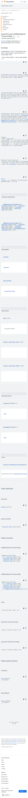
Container (5, 403)
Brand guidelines (4, 781)
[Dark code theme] (24, 62)
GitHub (2, 764)
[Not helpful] (11, 13)
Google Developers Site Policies (10, 743)
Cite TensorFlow (4, 783)
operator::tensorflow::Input (11, 342)
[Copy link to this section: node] (5, 602)
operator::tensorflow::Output (11, 365)
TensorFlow (3, 10)
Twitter (2, 766)
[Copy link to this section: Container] (8, 670)
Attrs (16, 160)
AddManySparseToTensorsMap (8, 120)
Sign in (24, 1)
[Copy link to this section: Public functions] (14, 538)
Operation (13, 164)
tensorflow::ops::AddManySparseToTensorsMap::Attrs (15, 464)
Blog (2, 760)
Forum (2, 762)
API (8, 10)
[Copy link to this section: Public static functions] (18, 661)
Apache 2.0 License (17, 741)
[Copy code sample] (26, 62)
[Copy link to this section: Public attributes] (14, 489)
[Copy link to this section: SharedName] (10, 693)
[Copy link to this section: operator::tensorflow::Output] (21, 642)
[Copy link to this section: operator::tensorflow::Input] (19, 622)
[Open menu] (2, 1)
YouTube (3, 768)
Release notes (4, 776)
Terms (2, 788)
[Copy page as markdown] (18, 36)
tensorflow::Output (10, 291)
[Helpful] (9, 13)
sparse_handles (7, 280)
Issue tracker (4, 774)
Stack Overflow (4, 779)
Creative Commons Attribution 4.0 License (13, 740)
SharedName (6, 427)
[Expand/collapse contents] (8, 16)
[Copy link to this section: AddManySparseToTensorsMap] (22, 548)
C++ (20, 10)
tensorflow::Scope (6, 205)
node (4, 318)
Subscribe (22, 791)
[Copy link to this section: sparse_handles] (12, 519)
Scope (8, 138)
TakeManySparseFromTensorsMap (9, 121)
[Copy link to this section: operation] (8, 499)
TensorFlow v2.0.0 (7, 6)
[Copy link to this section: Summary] (9, 48)
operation (5, 256)
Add (2, 41)
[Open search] (21, 1)
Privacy (7, 788)
